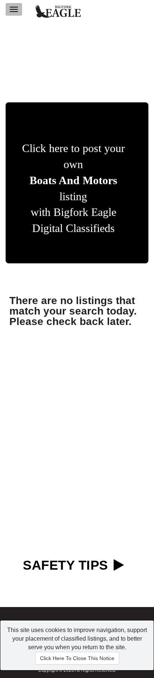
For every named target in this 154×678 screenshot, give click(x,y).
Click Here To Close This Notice (77, 658)
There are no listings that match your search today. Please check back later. (73, 311)
